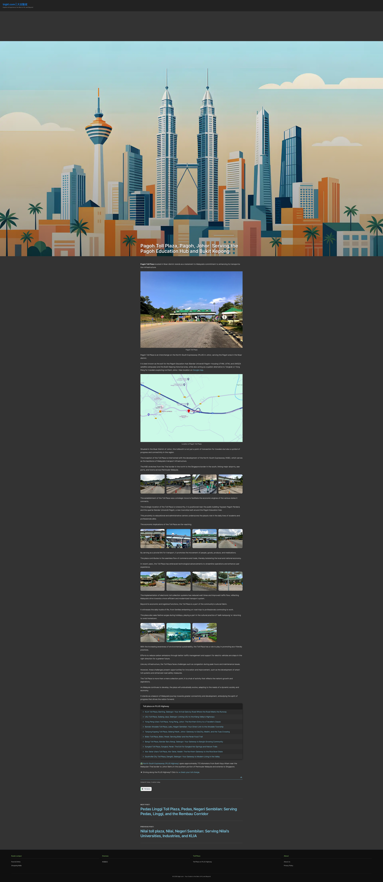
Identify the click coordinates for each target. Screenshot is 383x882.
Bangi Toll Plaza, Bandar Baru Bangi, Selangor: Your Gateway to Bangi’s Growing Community (184, 742)
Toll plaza (147, 789)
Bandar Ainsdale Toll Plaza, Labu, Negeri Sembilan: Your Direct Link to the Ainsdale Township (184, 727)
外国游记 (105, 862)
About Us (287, 862)
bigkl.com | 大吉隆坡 (15, 4)
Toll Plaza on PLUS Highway (202, 862)
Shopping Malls (16, 865)
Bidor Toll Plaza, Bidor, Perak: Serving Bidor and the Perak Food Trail (174, 737)
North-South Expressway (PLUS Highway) (161, 763)
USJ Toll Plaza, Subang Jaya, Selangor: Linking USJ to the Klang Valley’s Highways (179, 717)
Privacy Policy (288, 865)
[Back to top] (241, 777)
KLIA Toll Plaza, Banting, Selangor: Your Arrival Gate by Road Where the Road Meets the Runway (186, 712)
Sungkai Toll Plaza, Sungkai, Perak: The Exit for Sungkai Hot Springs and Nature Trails (181, 747)
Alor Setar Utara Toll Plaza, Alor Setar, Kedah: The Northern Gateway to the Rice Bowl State (184, 752)
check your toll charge (189, 772)
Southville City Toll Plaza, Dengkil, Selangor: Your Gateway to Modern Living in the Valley (182, 757)
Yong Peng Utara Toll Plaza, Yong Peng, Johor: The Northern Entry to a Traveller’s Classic (183, 722)
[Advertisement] (191, 26)
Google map (198, 370)
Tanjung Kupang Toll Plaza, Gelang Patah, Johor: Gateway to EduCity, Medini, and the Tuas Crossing (187, 732)
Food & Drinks (16, 862)
